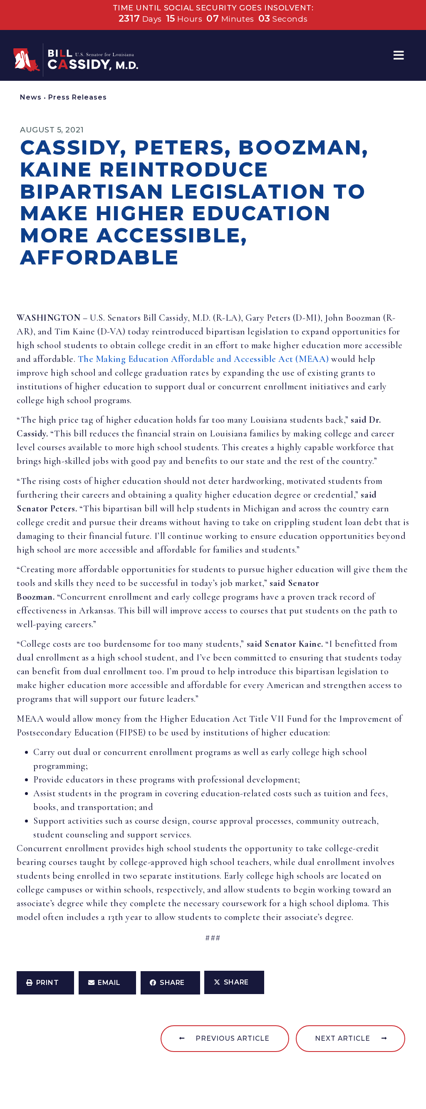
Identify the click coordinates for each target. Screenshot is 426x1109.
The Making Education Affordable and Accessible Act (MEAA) (203, 359)
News (31, 97)
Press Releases (77, 97)
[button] (398, 55)
